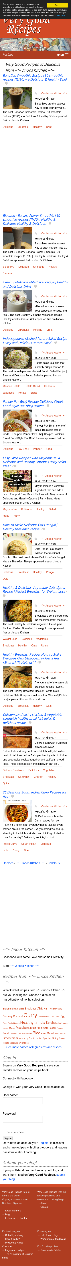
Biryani (14, 1008)
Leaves (65, 1022)
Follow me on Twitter (16, 1218)
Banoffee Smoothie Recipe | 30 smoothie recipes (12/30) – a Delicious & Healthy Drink (35, 77)
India (5, 850)
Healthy (37, 127)
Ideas (6, 515)
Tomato (6, 1043)
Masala (21, 1027)
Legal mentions (13, 1210)
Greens (16, 1023)
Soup (26, 1038)
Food (49, 449)
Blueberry (8, 266)
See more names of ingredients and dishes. (34, 1047)
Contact (44, 1207)
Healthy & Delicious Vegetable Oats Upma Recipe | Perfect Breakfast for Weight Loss (34, 589)
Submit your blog (14, 1235)
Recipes (8, 54)
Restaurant (27, 1033)
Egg (62, 1016)
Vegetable (42, 639)
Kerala (50, 1022)
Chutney (7, 1016)
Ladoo (58, 1023)
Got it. (57, 5)
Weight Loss (10, 639)
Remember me (15, 1132)
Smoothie (23, 127)
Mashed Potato (11, 386)
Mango (12, 1028)
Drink (49, 127)
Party (16, 515)
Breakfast (23, 572)
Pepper (60, 1028)
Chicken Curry (56, 1008)
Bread (21, 1008)
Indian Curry (10, 843)
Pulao (13, 1033)
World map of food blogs (53, 1239)
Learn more (60, 15)
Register (43, 1143)
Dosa (52, 1016)
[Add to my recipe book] (6, 84)
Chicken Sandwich (13, 770)
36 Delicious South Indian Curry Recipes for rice (34, 795)
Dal (39, 1016)
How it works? (12, 1239)
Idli (35, 1022)
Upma (44, 645)
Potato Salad (32, 386)
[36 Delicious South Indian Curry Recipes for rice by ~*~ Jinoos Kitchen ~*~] (17, 811)
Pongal (50, 572)
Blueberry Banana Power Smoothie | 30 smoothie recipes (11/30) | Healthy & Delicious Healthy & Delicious (31, 220)
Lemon (6, 1028)
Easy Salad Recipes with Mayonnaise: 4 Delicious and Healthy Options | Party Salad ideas (34, 462)
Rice (26, 850)
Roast (43, 1033)
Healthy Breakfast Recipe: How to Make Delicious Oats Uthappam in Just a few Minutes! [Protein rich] (32, 658)
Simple (63, 1033)
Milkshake (23, 329)
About (43, 1203)
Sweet (62, 1038)
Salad (33, 392)
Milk (27, 1028)
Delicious (8, 127)
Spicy (55, 1038)
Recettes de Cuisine (50, 1250)
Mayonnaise (10, 509)
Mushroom (36, 1027)
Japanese (8, 392)
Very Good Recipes (12, 1192)
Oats (5, 578)
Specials (47, 1038)
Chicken (38, 776)
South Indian (28, 843)
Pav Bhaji (23, 449)
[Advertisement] (35, 174)
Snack (19, 1038)
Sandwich (23, 776)
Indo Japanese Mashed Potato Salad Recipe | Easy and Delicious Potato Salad (35, 341)
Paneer (37, 449)
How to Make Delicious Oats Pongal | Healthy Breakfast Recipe (30, 527)
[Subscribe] (36, 93)
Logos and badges (14, 1250)
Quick (6, 783)
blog (7, 1214)
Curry (16, 850)
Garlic (10, 1023)
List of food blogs (49, 1235)
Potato (22, 392)
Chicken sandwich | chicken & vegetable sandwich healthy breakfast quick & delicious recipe (32, 719)
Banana (7, 273)
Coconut (18, 1016)
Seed (57, 1033)
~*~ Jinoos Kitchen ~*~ (54, 93)
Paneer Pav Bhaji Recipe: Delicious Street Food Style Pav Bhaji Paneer (33, 404)
